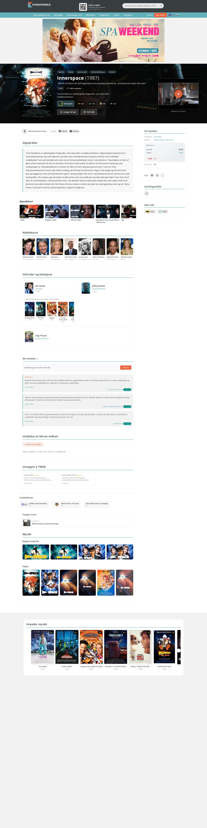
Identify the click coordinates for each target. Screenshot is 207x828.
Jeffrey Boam (98, 285)
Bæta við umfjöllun (33, 444)
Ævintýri (112, 72)
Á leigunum (104, 15)
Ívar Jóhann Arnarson (115, 389)
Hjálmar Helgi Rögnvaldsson (113, 406)
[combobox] (143, 5)
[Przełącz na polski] (176, 15)
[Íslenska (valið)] (169, 15)
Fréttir (116, 15)
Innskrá (126, 367)
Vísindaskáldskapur (98, 72)
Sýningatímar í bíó (41, 15)
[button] (179, 650)
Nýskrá (149, 15)
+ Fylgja (127, 390)
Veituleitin (90, 15)
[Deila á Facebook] (152, 175)
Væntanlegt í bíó (74, 15)
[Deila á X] (157, 175)
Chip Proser (41, 335)
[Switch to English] (173, 15)
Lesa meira (29, 387)
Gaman (70, 72)
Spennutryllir (82, 72)
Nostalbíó (58, 15)
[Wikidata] (146, 193)
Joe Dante (40, 285)
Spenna (61, 72)
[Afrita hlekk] (162, 175)
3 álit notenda (76, 88)
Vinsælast (127, 15)
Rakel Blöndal (118, 423)
